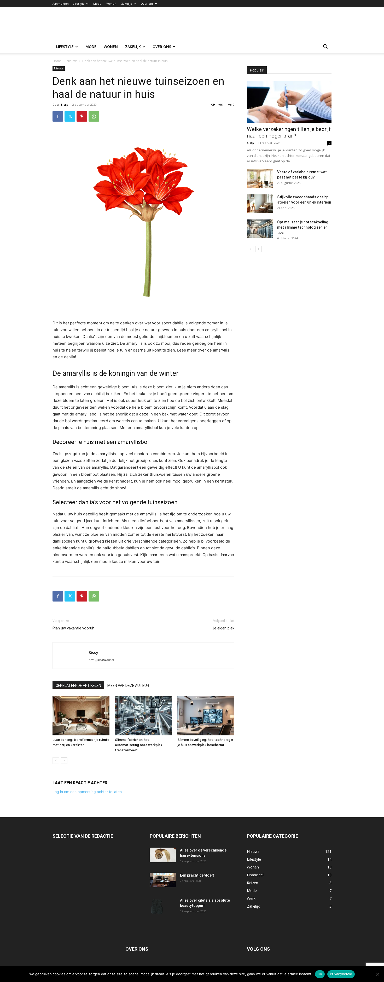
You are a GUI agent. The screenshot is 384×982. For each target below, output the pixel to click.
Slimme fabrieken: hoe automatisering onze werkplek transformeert (138, 745)
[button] (325, 47)
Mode (97, 3)
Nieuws (72, 61)
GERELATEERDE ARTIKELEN (78, 685)
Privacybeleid (341, 974)
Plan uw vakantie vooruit (74, 628)
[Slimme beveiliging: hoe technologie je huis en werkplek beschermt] (205, 715)
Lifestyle (79, 3)
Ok (320, 974)
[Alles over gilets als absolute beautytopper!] (157, 907)
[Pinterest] (82, 116)
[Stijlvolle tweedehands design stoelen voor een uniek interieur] (260, 203)
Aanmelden (61, 3)
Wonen (111, 3)
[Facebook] (58, 116)
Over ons (147, 3)
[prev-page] (56, 760)
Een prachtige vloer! (197, 875)
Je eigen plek (223, 628)
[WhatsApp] (94, 116)
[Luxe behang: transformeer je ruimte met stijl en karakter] (81, 715)
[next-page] (64, 760)
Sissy (64, 104)
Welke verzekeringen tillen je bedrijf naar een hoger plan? (289, 132)
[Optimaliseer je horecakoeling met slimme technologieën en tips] (260, 228)
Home (57, 61)
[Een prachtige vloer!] (163, 880)
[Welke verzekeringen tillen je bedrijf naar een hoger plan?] (289, 102)
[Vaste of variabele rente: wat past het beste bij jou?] (260, 178)
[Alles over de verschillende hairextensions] (163, 855)
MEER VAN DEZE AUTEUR (128, 685)
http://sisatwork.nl (101, 660)
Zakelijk (126, 3)
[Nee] (377, 974)
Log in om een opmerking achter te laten (87, 791)
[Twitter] (70, 116)
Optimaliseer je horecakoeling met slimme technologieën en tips (302, 227)
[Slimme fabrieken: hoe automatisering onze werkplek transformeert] (143, 715)
